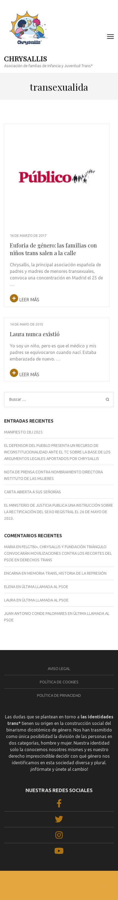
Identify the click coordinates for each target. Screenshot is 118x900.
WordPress (100, 886)
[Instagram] (59, 836)
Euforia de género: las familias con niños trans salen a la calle (53, 248)
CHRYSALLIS (25, 58)
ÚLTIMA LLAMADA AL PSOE (45, 587)
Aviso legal (59, 668)
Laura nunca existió (35, 334)
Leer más (28, 299)
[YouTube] (59, 853)
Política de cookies (59, 682)
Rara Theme (52, 886)
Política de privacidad (59, 695)
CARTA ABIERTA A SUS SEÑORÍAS (32, 492)
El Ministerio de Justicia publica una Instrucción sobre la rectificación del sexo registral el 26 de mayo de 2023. (58, 512)
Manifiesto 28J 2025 (23, 432)
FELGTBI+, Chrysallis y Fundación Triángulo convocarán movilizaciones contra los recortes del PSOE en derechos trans (58, 553)
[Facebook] (59, 805)
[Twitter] (59, 821)
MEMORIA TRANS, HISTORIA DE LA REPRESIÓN (66, 573)
